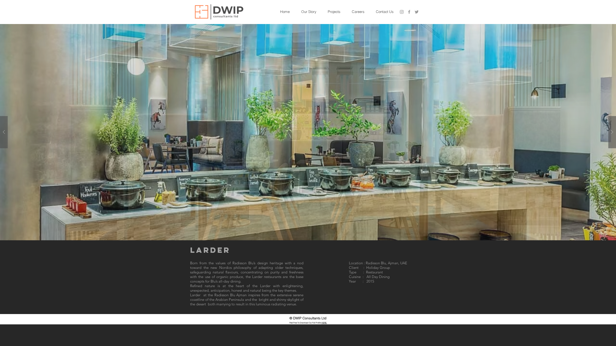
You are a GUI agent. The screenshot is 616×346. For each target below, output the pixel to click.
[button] (308, 132)
